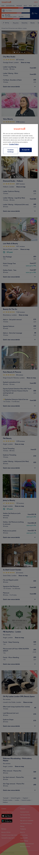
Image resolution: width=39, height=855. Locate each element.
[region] (19, 140)
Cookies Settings (10, 151)
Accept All (25, 150)
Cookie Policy (14, 144)
